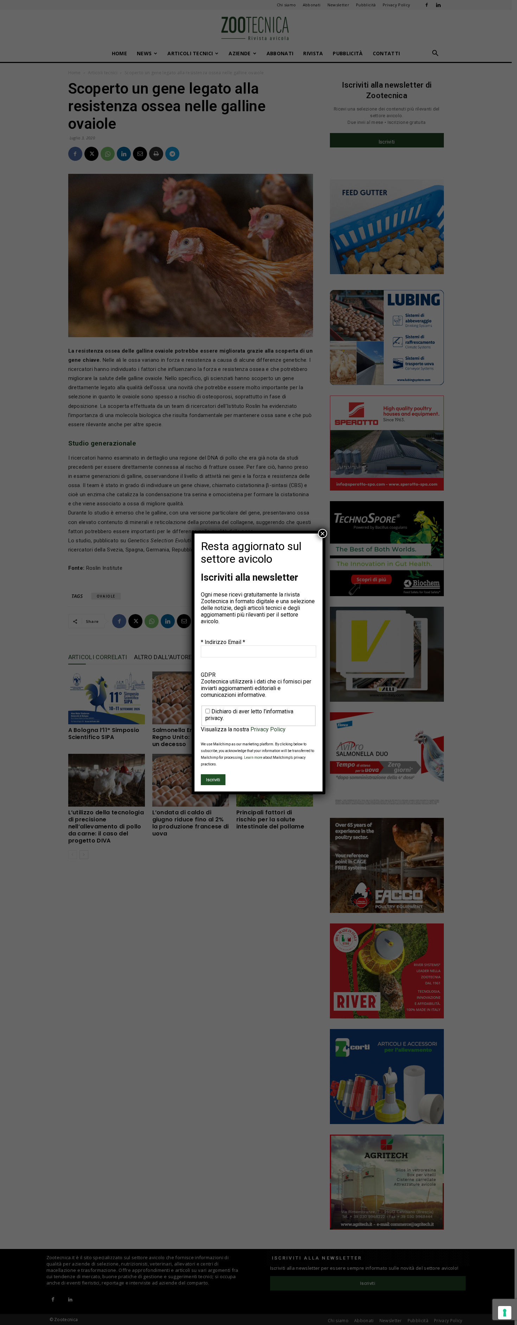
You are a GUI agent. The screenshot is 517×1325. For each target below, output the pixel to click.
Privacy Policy (268, 729)
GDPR (208, 674)
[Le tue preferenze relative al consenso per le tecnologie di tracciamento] (504, 1312)
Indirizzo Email (225, 642)
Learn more (253, 757)
